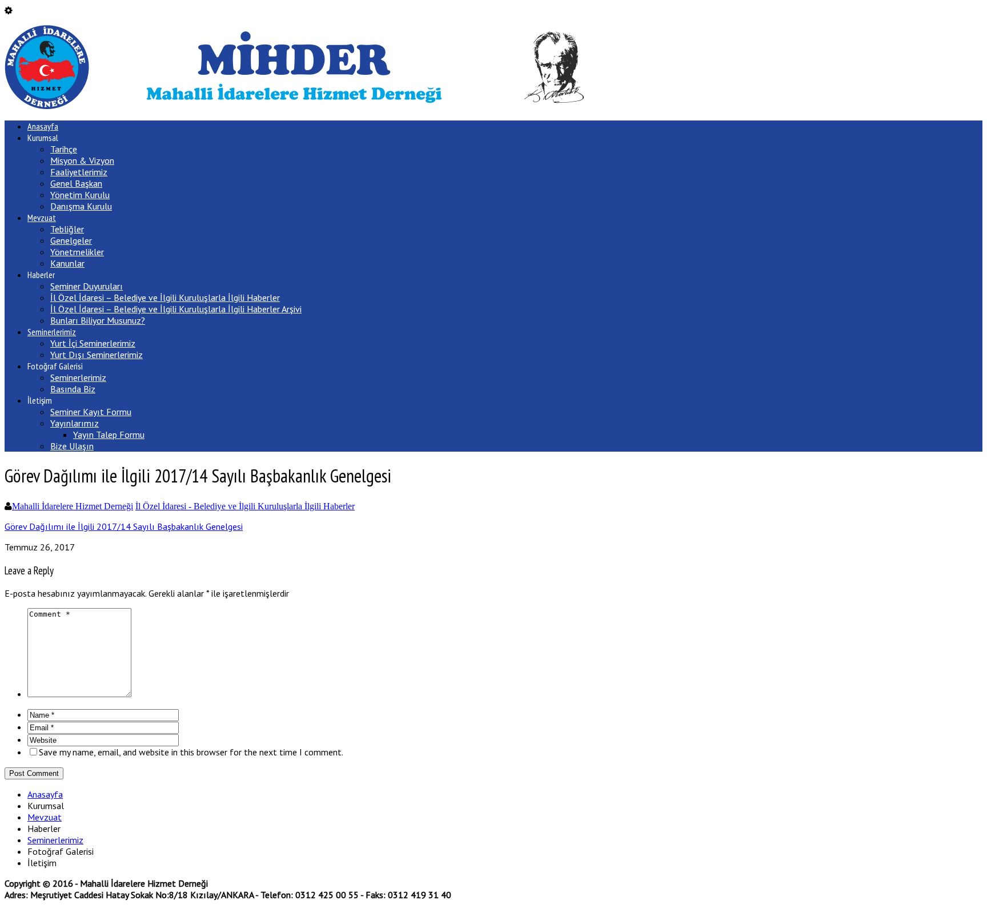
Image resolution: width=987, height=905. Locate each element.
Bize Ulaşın (72, 446)
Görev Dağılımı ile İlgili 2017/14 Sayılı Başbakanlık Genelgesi (124, 526)
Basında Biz (72, 389)
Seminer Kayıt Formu (90, 411)
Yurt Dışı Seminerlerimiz (96, 354)
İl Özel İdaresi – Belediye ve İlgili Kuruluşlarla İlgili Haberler (165, 297)
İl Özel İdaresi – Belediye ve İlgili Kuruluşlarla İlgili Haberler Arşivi (176, 309)
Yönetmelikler (77, 252)
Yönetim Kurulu (80, 194)
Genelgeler (71, 240)
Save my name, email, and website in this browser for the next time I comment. (191, 752)
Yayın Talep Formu (109, 434)
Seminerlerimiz (51, 331)
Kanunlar (67, 263)
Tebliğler (67, 229)
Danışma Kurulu (81, 206)
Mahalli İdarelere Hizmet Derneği (72, 506)
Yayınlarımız (74, 423)
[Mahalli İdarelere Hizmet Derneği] (294, 105)
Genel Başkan (76, 183)
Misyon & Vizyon (82, 160)
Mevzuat (41, 217)
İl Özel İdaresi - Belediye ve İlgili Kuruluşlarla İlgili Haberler (245, 506)
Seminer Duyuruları (86, 286)
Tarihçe (63, 149)
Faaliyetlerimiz (78, 172)
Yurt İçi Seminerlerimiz (92, 343)
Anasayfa (42, 126)
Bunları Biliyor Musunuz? (97, 320)
